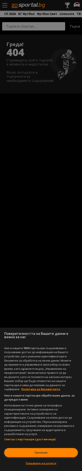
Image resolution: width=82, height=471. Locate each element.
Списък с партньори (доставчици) (30, 439)
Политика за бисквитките (40, 389)
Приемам (41, 452)
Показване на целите (41, 463)
